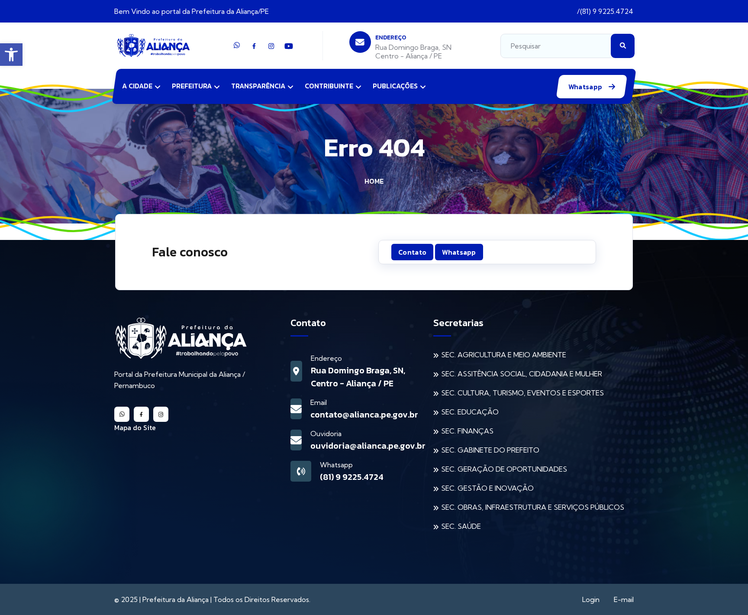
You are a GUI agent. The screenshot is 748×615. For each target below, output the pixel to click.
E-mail (624, 599)
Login (591, 599)
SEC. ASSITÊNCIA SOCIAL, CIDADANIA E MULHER (521, 373)
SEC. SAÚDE (461, 526)
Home (374, 181)
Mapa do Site (135, 427)
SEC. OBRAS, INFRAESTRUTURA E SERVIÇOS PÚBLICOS (532, 507)
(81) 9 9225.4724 (606, 11)
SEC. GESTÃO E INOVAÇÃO (487, 488)
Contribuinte (329, 86)
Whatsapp (586, 86)
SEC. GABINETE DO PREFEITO (490, 450)
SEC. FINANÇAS (467, 431)
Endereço (390, 37)
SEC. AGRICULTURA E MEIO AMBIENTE (503, 354)
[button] (11, 54)
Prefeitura (192, 86)
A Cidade (137, 86)
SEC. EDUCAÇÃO (470, 412)
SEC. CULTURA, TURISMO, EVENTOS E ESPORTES (522, 392)
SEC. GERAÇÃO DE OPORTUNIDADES (504, 469)
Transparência (258, 86)
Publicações (395, 86)
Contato (412, 252)
